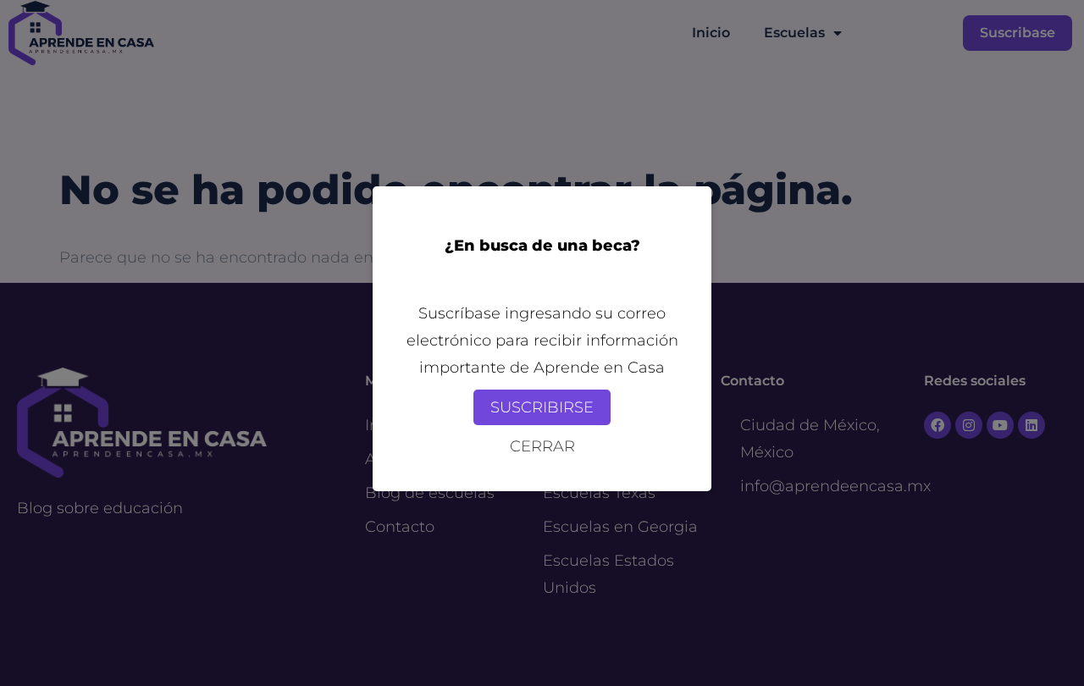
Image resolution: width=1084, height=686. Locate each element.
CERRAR (542, 446)
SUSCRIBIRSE (542, 407)
